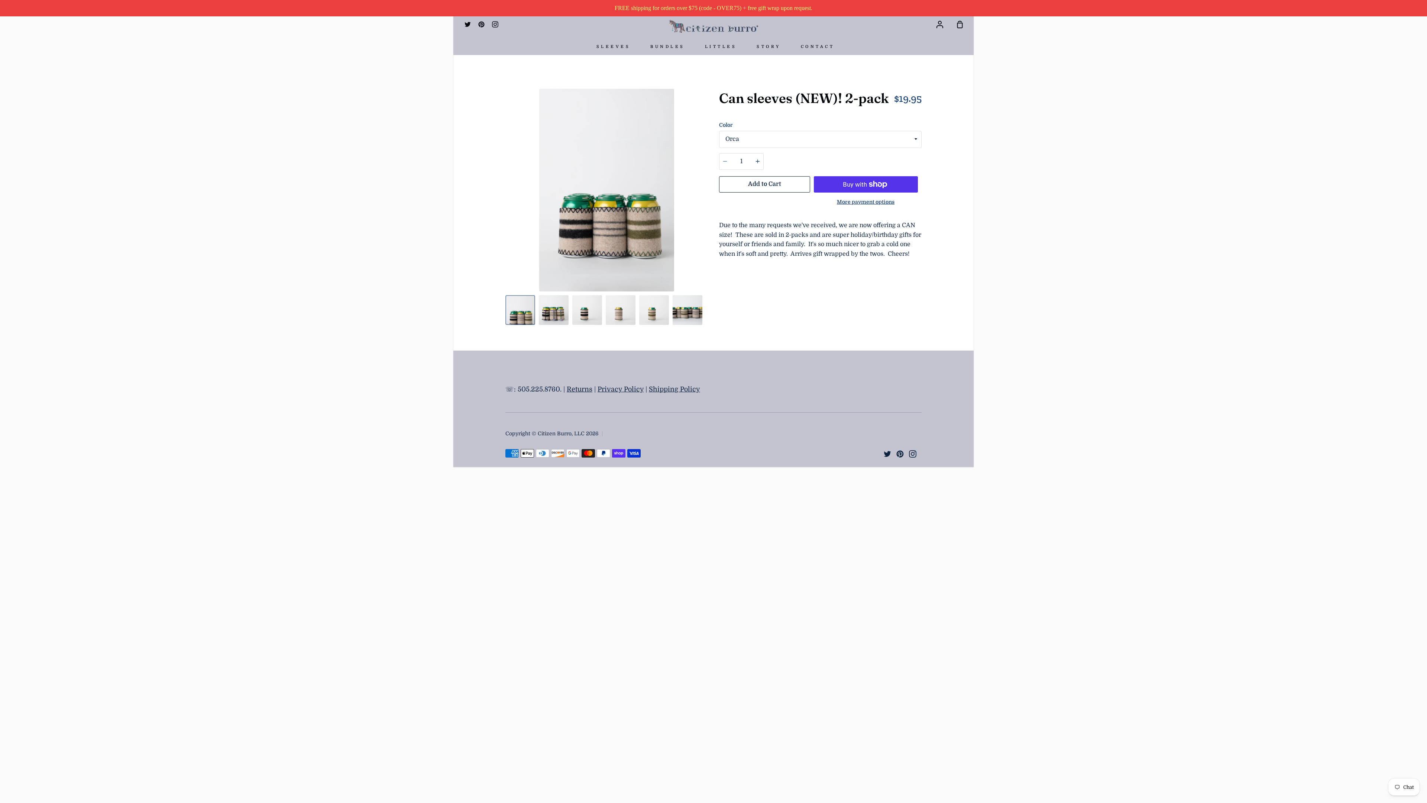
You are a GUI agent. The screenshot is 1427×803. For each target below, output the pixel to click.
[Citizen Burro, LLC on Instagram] (912, 454)
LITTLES (721, 46)
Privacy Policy (621, 389)
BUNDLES (667, 46)
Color (726, 125)
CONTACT (818, 46)
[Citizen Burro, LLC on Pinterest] (900, 454)
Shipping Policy (674, 389)
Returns (579, 389)
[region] (713, 8)
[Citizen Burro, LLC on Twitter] (887, 454)
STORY (769, 46)
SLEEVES (613, 46)
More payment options (865, 202)
